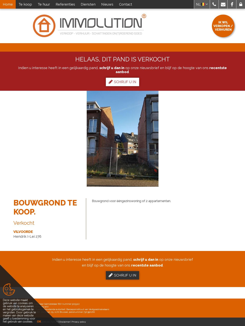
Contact (125, 4)
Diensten (88, 4)
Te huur (44, 4)
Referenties (65, 4)
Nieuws (107, 4)
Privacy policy (79, 321)
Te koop (25, 4)
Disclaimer (64, 321)
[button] (214, 4)
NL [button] (199, 4)
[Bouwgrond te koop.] (122, 139)
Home (8, 4)
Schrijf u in (125, 82)
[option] (122, 139)
